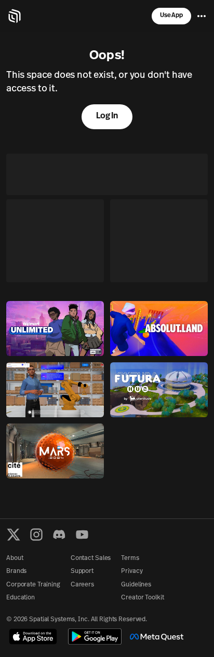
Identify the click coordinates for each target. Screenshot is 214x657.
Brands (16, 571)
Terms (130, 558)
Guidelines (136, 585)
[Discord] (59, 534)
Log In (107, 116)
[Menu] (201, 16)
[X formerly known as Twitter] (13, 534)
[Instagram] (36, 534)
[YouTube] (82, 534)
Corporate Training (33, 585)
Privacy (131, 571)
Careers (82, 585)
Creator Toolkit (142, 598)
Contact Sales (91, 558)
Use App (171, 15)
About (14, 558)
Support (82, 571)
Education (20, 598)
